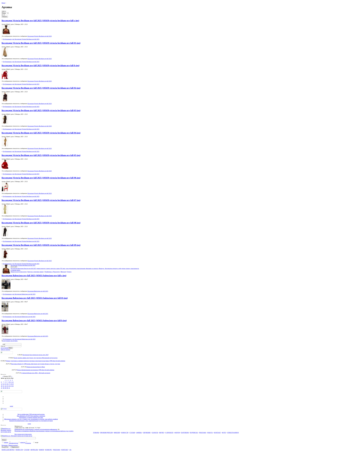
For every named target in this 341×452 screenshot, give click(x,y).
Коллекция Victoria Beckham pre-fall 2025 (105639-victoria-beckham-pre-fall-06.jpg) (41, 178)
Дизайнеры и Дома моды (52, 271)
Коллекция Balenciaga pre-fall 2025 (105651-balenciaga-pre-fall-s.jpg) (34, 275)
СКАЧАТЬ (155, 432)
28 (3, 388)
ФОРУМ (177, 432)
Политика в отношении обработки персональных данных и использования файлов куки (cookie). (44, 431)
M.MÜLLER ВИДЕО (8, 449)
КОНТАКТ (217, 432)
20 (1, 386)
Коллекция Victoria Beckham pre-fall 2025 (23, 265)
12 (12, 382)
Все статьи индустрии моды (23, 434)
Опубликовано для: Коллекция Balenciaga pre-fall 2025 (19, 294)
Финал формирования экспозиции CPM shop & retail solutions (35, 370)
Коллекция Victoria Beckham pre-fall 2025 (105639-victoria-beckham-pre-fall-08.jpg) (41, 223)
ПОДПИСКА (194, 432)
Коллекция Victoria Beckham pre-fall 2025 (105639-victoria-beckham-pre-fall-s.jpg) (40, 20)
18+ (70, 449)
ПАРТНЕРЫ (185, 432)
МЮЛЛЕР (117, 432)
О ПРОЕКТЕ (169, 432)
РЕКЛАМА (202, 432)
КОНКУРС (48, 449)
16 (7, 384)
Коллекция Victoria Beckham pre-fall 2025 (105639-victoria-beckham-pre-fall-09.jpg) (41, 245)
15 (5, 384)
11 (11, 382)
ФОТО (224, 432)
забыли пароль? (5, 349)
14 (3, 384)
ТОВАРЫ (96, 432)
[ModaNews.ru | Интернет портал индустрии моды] (8, 432)
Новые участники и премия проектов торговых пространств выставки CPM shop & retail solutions (35, 361)
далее (11, 406)
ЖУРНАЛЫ (34, 449)
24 (9, 386)
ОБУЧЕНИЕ (147, 432)
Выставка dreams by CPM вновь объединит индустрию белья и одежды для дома (35, 364)
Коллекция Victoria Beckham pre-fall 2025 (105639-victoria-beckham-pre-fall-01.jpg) (41, 43)
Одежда (69, 271)
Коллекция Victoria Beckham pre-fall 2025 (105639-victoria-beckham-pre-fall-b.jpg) (40, 65)
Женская (63, 271)
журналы (28, 443)
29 (5, 388)
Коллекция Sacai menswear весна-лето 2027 (36, 355)
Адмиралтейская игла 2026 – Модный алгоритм (35, 373)
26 (12, 386)
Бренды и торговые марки (35, 271)
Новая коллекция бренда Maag (35, 367)
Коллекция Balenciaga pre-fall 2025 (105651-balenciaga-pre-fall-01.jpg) (35, 298)
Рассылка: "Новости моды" (10, 445)
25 (11, 386)
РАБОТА (210, 432)
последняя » (14, 341)
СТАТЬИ (132, 432)
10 (9, 382)
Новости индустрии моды (19, 271)
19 (12, 384)
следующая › (7, 341)
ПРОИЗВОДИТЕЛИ (106, 432)
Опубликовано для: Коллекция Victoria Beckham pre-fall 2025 (21, 39)
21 (3, 386)
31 (9, 388)
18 (11, 384)
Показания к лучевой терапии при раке (31, 417)
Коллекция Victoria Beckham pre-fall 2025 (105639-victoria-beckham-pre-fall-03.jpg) (41, 110)
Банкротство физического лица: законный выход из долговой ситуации (31, 420)
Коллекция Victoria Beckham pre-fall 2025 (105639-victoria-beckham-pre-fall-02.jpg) (41, 88)
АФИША (139, 432)
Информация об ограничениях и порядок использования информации (36, 429)
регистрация (4, 348)
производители (13, 443)
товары (6, 442)
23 (7, 386)
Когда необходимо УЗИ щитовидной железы (31, 414)
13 (1, 384)
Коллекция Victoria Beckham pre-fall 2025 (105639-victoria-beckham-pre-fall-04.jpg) (41, 133)
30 (7, 388)
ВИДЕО (161, 432)
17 (9, 384)
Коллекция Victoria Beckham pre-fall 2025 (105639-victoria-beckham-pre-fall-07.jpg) (41, 200)
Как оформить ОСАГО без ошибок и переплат (31, 416)
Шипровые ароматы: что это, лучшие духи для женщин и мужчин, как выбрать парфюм (31, 419)
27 (1, 388)
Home (3, 3)
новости (22, 442)
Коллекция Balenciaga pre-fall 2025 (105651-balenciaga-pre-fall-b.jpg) (34, 320)
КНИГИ (41, 449)
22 (5, 386)
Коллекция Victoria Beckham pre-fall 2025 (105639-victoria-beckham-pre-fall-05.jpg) (41, 155)
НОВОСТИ (124, 432)
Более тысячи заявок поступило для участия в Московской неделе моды (35, 358)
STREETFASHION (233, 432)
